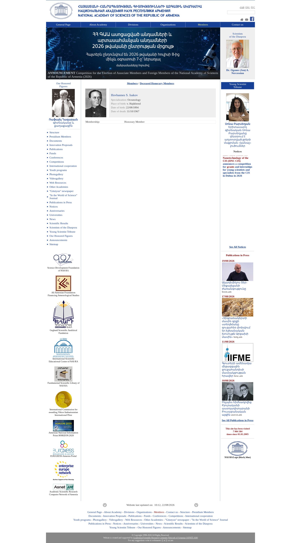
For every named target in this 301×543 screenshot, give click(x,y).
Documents (55, 140)
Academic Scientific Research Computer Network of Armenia (63, 493)
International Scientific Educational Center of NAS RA (63, 360)
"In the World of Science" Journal (209, 519)
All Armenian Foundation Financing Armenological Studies (63, 294)
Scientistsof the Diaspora (237, 35)
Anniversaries (56, 210)
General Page (63, 24)
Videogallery (56, 178)
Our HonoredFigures (63, 85)
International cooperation (63, 166)
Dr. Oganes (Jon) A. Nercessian (237, 72)
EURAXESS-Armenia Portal (63, 456)
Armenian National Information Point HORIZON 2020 (63, 434)
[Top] (105, 506)
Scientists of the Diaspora (63, 227)
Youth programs (58, 170)
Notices (53, 206)
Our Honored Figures (61, 236)
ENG (247, 7)
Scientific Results (58, 223)
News (52, 219)
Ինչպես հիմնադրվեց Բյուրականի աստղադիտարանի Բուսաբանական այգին (237, 408)
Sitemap (53, 244)
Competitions (56, 161)
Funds (52, 153)
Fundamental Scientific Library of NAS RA (63, 384)
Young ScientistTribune (237, 85)
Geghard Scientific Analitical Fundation (63, 331)
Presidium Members (60, 136)
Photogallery (56, 174)
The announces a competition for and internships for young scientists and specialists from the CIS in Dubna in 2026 (237, 157)
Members (203, 24)
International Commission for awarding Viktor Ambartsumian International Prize (63, 412)
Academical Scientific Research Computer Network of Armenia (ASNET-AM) (165, 538)
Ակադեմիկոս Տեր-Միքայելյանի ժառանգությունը (234, 285)
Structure (54, 132)
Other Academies (58, 186)
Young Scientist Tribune (62, 231)
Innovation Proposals (60, 145)
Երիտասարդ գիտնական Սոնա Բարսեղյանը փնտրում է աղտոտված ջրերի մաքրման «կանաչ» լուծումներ (237, 136)
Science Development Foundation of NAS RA (63, 269)
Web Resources (57, 182)
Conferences (56, 157)
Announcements (58, 240)
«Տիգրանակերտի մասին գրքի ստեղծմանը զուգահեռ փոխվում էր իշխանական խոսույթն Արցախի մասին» (236, 327)
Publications (56, 149)
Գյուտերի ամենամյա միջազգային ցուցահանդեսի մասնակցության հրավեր (237, 369)
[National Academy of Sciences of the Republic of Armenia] (61, 18)
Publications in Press (60, 202)
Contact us (237, 24)
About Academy (98, 24)
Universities (55, 215)
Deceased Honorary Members (157, 83)
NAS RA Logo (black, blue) (238, 457)
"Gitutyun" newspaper (61, 191)
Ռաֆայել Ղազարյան (63, 119)
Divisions (133, 24)
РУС (253, 7)
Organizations (168, 24)
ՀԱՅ (242, 7)
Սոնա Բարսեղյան (237, 123)
